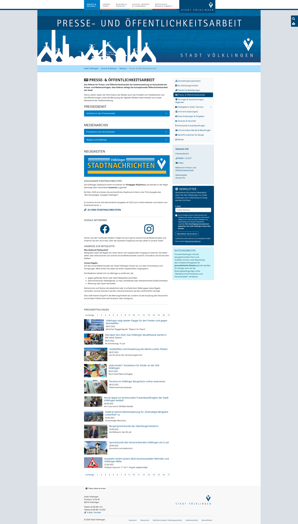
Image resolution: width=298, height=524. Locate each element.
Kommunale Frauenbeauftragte (190, 125)
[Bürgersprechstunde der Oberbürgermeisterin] (95, 431)
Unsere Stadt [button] (106, 5)
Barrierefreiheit (207, 520)
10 (134, 315)
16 (164, 315)
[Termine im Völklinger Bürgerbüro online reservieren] (95, 386)
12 (144, 315)
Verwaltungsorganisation (189, 81)
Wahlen (180, 139)
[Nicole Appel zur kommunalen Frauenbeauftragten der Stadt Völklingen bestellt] (93, 401)
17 (169, 315)
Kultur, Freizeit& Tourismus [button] (141, 5)
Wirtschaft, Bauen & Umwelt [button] (164, 5)
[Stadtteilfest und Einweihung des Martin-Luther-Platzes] (95, 354)
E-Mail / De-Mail (94, 512)
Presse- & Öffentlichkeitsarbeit (191, 95)
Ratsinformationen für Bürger (190, 135)
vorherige (89, 315)
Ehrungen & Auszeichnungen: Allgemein (189, 101)
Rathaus (123, 68)
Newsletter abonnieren (187, 234)
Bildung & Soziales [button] (121, 5)
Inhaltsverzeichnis (192, 520)
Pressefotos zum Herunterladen (100, 132)
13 (149, 315)
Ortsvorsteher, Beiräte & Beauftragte (194, 130)
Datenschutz (144, 520)
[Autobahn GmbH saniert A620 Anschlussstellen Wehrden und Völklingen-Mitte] (93, 462)
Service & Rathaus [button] (91, 5)
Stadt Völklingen (91, 68)
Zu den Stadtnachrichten (104, 209)
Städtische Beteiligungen (189, 90)
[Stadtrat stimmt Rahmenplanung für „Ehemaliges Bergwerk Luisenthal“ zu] (93, 416)
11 (139, 315)
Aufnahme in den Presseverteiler (100, 113)
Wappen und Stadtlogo (96, 139)
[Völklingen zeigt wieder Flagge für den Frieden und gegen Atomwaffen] (94, 324)
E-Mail (180, 163)
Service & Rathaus (109, 68)
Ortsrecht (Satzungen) (188, 111)
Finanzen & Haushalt (186, 121)
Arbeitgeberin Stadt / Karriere (190, 107)
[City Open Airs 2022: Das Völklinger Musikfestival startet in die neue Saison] (93, 339)
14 (154, 315)
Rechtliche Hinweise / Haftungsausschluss (167, 520)
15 (159, 315)
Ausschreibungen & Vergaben (190, 116)
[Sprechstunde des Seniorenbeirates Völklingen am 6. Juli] (95, 447)
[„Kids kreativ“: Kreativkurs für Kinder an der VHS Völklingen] (95, 370)
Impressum (133, 520)
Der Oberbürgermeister (187, 85)
